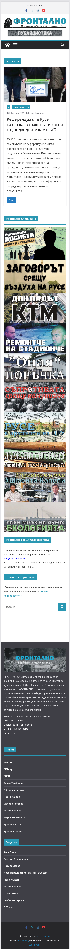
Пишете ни (9, 733)
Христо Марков (12, 824)
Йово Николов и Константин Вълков (25, 872)
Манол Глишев (12, 810)
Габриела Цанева (14, 789)
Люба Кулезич (12, 879)
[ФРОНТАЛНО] (7, 45)
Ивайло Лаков (12, 865)
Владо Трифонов (13, 782)
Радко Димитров (36, 113)
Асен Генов (10, 852)
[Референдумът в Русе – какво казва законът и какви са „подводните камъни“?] (35, 84)
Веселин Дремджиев (16, 859)
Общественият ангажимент (19, 724)
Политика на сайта (14, 720)
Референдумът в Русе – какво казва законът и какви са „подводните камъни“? (35, 124)
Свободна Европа (14, 900)
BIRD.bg (8, 769)
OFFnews (8, 907)
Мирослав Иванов (14, 817)
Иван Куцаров (12, 796)
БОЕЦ (7, 776)
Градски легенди (21, 107)
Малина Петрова (13, 803)
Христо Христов (13, 831)
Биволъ (8, 762)
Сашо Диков (11, 893)
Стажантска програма (16, 728)
